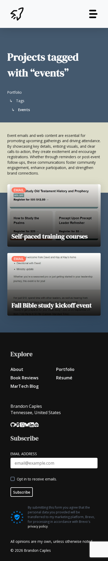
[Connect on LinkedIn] (31, 425)
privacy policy (38, 526)
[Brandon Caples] (17, 14)
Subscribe (21, 492)
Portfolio (65, 369)
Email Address (23, 453)
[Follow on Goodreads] (22, 425)
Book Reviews (24, 378)
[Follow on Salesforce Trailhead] (36, 425)
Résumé (64, 378)
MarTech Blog (24, 386)
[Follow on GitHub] (12, 425)
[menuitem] (31, 369)
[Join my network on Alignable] (17, 425)
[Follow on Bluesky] (27, 425)
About (16, 369)
